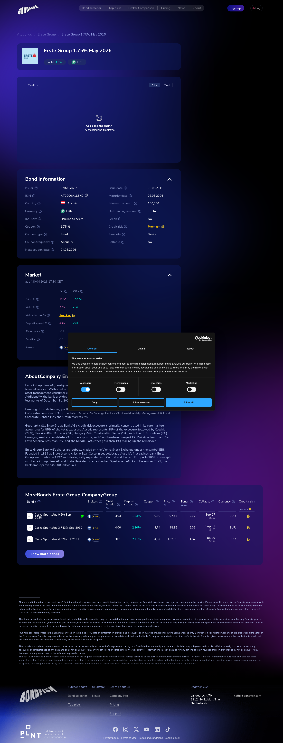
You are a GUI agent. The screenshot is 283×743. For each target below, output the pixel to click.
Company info (119, 696)
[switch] (120, 389)
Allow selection (141, 402)
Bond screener (77, 696)
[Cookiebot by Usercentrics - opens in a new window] (197, 338)
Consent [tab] (92, 348)
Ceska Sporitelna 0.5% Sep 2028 (53, 516)
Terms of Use (129, 738)
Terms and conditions (150, 738)
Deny (94, 402)
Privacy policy (111, 738)
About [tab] (190, 348)
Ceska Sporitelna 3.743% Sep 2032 (59, 527)
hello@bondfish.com (247, 696)
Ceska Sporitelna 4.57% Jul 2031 (57, 539)
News (96, 696)
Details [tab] (142, 348)
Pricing (114, 705)
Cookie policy (172, 738)
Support (115, 713)
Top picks (74, 705)
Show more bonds (44, 554)
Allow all (189, 402)
